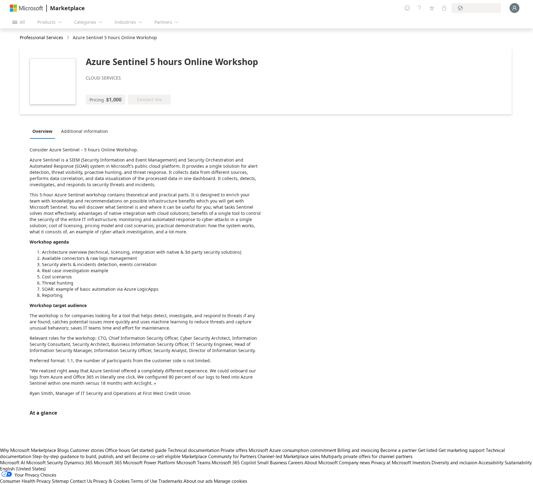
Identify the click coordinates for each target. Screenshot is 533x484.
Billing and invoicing (358, 450)
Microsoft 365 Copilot (234, 462)
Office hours (117, 450)
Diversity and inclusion (454, 462)
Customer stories (87, 450)
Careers (295, 462)
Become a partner (398, 450)
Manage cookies (230, 481)
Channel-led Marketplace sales (289, 456)
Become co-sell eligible (156, 456)
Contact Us (81, 481)
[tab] (44, 131)
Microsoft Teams (193, 462)
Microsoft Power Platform (149, 462)
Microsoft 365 (108, 462)
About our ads (198, 481)
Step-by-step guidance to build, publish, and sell (81, 456)
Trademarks (170, 481)
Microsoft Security (44, 462)
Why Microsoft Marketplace (28, 450)
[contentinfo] (68, 37)
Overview (42, 131)
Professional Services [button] (41, 37)
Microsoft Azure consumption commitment (293, 450)
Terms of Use (144, 481)
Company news (354, 462)
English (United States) (23, 469)
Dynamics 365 (78, 462)
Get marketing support (462, 450)
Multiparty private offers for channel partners (366, 456)
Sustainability (518, 462)
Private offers (234, 450)
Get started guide (149, 450)
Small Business (272, 462)
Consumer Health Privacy (25, 481)
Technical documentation (193, 450)
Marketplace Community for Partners (219, 456)
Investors (421, 462)
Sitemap (60, 481)
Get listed (427, 450)
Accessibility (490, 462)
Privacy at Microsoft (391, 462)
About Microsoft (321, 462)
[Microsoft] (26, 8)
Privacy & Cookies (111, 481)
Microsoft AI (12, 462)
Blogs (63, 450)
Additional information (84, 131)
